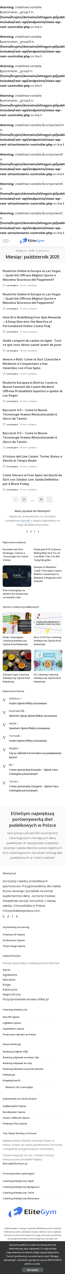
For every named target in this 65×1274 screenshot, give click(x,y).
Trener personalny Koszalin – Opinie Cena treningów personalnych (33, 771)
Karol (6, 970)
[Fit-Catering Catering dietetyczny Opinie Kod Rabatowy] (48, 660)
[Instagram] (38, 531)
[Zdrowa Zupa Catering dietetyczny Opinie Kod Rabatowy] (17, 660)
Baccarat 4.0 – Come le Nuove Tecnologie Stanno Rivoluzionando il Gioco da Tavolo (30, 414)
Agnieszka (10, 975)
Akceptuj (32, 1269)
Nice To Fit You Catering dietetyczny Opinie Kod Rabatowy (47, 641)
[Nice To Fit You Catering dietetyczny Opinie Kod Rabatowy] (48, 623)
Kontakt (26, 520)
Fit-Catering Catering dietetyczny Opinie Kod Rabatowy (47, 678)
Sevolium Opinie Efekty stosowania (29, 728)
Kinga (6, 985)
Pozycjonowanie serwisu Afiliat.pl (26, 999)
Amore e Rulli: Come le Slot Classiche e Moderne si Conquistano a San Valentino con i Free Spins (32, 363)
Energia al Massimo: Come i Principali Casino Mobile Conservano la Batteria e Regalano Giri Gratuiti (48, 574)
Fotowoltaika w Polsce (29, 906)
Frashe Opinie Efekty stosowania (28, 703)
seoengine (12, 285)
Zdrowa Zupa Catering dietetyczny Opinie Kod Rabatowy (16, 678)
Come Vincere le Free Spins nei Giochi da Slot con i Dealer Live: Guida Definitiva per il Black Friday (32, 479)
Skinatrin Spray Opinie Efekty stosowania (33, 715)
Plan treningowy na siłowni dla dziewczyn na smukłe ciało (15, 594)
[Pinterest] (34, 531)
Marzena (9, 980)
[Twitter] (31, 531)
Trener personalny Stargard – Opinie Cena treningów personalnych (33, 788)
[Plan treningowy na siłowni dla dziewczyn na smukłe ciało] (17, 576)
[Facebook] (27, 531)
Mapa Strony (12, 994)
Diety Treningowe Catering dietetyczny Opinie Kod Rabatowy (15, 641)
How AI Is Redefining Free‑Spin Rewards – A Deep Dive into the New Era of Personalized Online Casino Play (32, 321)
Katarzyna (10, 990)
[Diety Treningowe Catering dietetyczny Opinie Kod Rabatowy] (17, 623)
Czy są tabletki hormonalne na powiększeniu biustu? (35, 755)
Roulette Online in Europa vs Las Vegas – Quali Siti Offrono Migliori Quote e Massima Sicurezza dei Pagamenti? (32, 275)
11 (41, 499)
